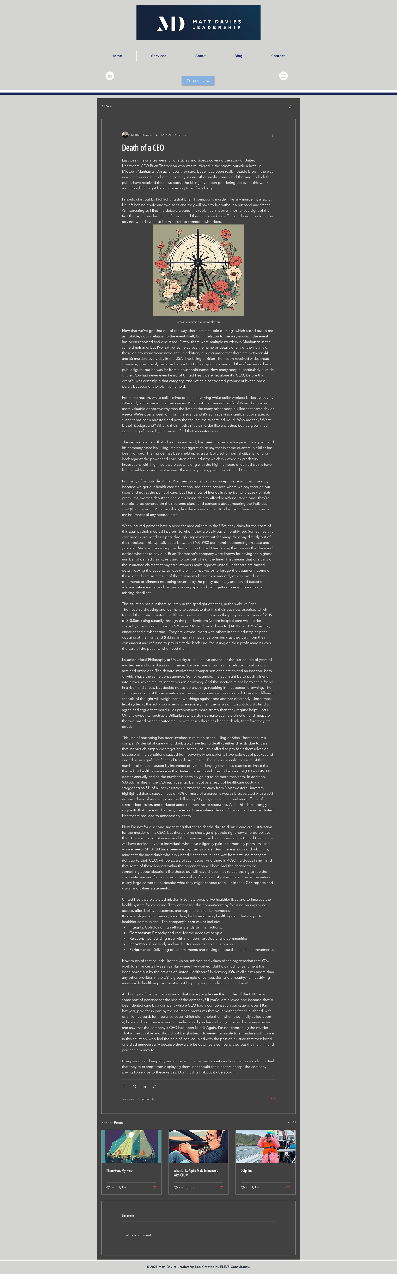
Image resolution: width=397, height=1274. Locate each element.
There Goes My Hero (119, 1170)
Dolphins (246, 1170)
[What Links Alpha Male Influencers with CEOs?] (198, 1146)
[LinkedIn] (109, 75)
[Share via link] (154, 1086)
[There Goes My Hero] (131, 1146)
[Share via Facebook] (124, 1086)
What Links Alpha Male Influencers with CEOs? (196, 1172)
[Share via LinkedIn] (144, 1086)
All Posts (106, 106)
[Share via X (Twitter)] (134, 1086)
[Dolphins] (265, 1146)
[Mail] (283, 75)
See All (291, 1122)
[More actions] (272, 134)
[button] (290, 106)
